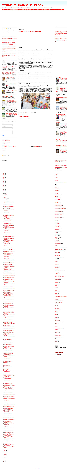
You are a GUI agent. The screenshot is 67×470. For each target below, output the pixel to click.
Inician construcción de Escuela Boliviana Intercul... (8, 232)
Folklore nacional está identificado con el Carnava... (8, 234)
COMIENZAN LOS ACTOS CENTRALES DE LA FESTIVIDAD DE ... (9, 323)
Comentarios (5, 157)
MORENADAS (57, 279)
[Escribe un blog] (32, 112)
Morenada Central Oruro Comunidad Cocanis (9, 146)
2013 (4, 190)
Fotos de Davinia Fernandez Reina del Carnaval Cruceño (8, 237)
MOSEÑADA (57, 281)
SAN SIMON (57, 308)
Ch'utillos (56, 222)
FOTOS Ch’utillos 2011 (7, 208)
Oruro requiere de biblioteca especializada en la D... (7, 220)
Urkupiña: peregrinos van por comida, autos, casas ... (8, 254)
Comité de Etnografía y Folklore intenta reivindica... (8, 415)
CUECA (56, 232)
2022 (4, 178)
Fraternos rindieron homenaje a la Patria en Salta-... (8, 417)
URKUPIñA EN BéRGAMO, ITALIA (8, 326)
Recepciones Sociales (58, 302)
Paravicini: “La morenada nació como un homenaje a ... (8, 409)
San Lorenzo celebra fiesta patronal (9, 398)
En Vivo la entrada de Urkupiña (8, 352)
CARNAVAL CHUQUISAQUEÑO (60, 208)
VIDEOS (42, 9)
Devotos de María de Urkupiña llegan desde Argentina (8, 295)
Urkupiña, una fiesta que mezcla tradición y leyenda (8, 331)
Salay (56, 305)
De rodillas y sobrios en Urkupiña (8, 311)
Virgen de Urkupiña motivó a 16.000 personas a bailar (9, 309)
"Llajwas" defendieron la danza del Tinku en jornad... (8, 428)
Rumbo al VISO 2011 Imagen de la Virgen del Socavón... (8, 435)
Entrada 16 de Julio (58, 243)
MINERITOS (57, 275)
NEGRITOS (56, 282)
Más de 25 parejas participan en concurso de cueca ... (8, 262)
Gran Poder (58, 139)
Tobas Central (4, 148)
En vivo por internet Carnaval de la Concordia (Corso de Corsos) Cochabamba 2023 (9, 46)
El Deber (56, 177)
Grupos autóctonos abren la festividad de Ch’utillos (7, 223)
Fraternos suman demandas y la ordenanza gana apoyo (8, 407)
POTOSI (56, 293)
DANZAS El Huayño (6, 362)
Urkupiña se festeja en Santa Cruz (8, 307)
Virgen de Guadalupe (58, 335)
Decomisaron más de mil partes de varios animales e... (8, 278)
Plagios (56, 290)
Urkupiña (56, 329)
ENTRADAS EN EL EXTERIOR (59, 249)
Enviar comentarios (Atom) (38, 146)
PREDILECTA (57, 294)
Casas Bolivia (58, 122)
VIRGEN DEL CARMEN (58, 337)
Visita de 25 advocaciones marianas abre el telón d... (9, 404)
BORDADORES (57, 199)
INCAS (56, 261)
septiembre (5, 198)
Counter (56, 354)
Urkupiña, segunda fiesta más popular (8, 96)
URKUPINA (34, 9)
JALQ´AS (56, 264)
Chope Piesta (57, 225)
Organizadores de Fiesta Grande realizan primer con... (8, 299)
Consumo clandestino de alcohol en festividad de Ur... (9, 282)
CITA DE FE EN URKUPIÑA (7, 339)
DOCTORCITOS (57, 237)
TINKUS (56, 323)
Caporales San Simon (5, 145)
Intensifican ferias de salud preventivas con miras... (7, 378)
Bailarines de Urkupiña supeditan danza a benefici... (8, 411)
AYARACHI (56, 193)
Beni (55, 196)
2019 (4, 182)
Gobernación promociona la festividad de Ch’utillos (7, 269)
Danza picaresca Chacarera (7, 374)
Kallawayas (56, 267)
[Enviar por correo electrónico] (31, 112)
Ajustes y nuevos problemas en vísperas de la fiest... (8, 358)
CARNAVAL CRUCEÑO (58, 211)
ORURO (56, 285)
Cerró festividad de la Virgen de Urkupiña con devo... (8, 286)
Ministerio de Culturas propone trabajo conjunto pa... (8, 392)
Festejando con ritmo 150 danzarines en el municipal (7, 293)
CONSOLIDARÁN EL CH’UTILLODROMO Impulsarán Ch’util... (8, 202)
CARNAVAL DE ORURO (9, 9)
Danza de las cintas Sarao (7, 366)
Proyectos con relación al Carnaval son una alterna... (8, 241)
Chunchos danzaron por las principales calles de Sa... (7, 384)
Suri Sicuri (56, 317)
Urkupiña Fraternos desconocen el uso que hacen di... (8, 445)
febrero (5, 455)
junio (4, 450)
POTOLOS (56, 291)
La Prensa (56, 180)
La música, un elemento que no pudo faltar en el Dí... (8, 243)
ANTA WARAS (57, 188)
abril (4, 453)
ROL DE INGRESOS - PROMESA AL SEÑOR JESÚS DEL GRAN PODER (11, 114)
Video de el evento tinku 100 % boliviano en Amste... (8, 319)
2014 (4, 189)
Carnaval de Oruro (5, 143)
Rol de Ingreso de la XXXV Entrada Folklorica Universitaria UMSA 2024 (11, 60)
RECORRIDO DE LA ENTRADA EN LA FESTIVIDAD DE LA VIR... (8, 328)
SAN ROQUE (57, 306)
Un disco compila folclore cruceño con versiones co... (8, 230)
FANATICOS (57, 252)
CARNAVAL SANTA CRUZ (22, 9)
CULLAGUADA (57, 234)
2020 (4, 181)
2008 (4, 461)
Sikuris (56, 314)
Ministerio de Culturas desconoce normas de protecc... (8, 380)
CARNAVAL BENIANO (58, 205)
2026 (4, 173)
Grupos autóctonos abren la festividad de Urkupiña (7, 342)
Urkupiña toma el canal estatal (8, 348)
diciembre (5, 194)
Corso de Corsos (57, 231)
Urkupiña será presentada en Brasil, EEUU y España (9, 258)
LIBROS (56, 272)
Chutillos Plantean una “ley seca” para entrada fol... (8, 247)
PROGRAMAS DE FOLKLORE (59, 297)
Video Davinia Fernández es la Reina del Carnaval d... (8, 354)
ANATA (56, 187)
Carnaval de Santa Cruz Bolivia (61, 145)
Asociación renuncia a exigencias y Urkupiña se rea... (8, 400)
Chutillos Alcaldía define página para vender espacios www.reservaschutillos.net (8, 73)
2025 (4, 174)
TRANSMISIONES (15, 9)
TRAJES (56, 326)
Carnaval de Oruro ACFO (6, 142)
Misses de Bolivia (59, 77)
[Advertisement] (31, 19)
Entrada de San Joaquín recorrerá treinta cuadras (8, 226)
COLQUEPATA (57, 229)
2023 (4, 177)
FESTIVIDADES (57, 255)
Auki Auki (56, 190)
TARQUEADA (57, 320)
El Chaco (56, 240)
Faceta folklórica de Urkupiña (8, 321)
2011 (3, 193)
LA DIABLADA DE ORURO (6, 140)
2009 (4, 460)
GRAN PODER (29, 9)
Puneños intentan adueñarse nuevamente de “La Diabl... (8, 265)
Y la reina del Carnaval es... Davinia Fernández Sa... (9, 376)
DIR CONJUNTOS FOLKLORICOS (48, 9)
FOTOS (38, 9)
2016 (4, 186)
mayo (5, 451)
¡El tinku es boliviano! (6, 443)
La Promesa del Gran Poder (59, 270)
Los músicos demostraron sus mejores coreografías (8, 301)
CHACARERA (57, 223)
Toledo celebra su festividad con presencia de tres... (8, 218)
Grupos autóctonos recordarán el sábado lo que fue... (8, 402)
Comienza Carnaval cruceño (7, 361)
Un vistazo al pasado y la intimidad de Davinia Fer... (8, 347)
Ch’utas (56, 220)
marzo (5, 454)
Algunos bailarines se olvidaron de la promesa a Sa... (8, 256)
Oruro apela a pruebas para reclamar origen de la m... (7, 413)
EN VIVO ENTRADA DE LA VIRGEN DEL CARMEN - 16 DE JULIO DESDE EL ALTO (8, 40)
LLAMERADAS (57, 273)
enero (5, 457)
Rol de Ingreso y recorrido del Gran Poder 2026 (9, 38)
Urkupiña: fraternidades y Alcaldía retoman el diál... (8, 424)
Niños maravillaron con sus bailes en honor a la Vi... (8, 212)
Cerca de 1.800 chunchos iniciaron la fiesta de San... (8, 291)
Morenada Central (57, 278)
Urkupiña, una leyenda (6, 325)
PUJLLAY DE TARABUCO (59, 300)
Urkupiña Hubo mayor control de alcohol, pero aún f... (8, 317)
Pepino (56, 288)
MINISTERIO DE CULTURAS (59, 276)
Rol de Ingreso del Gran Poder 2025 (7, 44)
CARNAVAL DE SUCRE (58, 214)
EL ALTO (56, 238)
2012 (4, 192)
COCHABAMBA (57, 228)
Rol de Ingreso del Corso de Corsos (58, 9)
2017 (4, 185)
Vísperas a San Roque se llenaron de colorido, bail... (8, 297)
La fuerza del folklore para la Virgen (9, 336)
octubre (5, 197)
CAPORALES (57, 202)
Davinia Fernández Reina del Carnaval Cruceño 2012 (7, 388)
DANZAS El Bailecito (6, 365)
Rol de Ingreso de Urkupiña (7, 340)
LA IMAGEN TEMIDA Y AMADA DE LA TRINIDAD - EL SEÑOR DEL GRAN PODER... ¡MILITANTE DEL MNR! (11, 84)
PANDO (56, 287)
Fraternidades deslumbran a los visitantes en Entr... (8, 304)
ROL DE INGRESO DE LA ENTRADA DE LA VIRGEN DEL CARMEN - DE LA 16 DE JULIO (9, 43)
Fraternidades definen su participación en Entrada (7, 422)
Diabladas (56, 235)
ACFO (56, 185)
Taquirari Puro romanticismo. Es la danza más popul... (8, 371)
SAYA (55, 311)
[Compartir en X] (33, 112)
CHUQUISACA (57, 226)
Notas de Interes (57, 284)
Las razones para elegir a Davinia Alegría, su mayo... (8, 333)
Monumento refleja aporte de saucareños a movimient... (7, 204)
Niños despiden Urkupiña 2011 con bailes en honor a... (8, 207)
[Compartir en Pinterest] (35, 112)
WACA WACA (57, 340)
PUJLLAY (56, 299)
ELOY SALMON (57, 241)
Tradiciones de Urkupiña (7, 338)
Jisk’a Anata (56, 266)
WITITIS (56, 341)
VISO (55, 338)
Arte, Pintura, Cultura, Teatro (60, 114)
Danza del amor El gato (7, 372)
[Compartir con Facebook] (34, 112)
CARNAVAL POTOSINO (58, 217)
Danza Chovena (5, 369)
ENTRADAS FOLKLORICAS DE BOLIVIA (22, 5)
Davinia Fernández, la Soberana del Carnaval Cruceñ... (9, 273)
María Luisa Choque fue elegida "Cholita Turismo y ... (8, 433)
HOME (3, 9)
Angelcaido (3, 150)
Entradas (4, 155)
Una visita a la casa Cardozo (10, 77)
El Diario (56, 174)
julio (4, 449)
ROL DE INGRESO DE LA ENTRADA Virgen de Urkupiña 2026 (11, 101)
